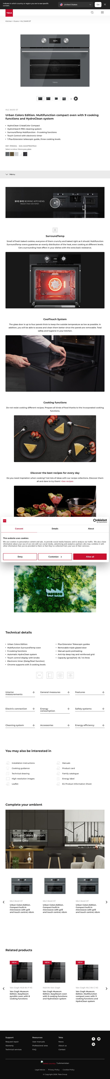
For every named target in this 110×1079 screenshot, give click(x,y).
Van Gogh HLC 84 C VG (87, 987)
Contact (61, 1049)
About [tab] (91, 528)
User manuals (38, 1042)
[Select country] (97, 12)
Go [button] (98, 4)
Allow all (90, 557)
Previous (3, 902)
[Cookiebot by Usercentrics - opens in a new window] (95, 521)
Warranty (10, 1045)
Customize (53, 557)
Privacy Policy (54, 1070)
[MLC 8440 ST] (22, 886)
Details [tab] (55, 528)
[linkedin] (93, 1044)
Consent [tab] (19, 528)
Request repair (12, 1042)
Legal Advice (40, 1070)
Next (71, 98)
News (61, 1042)
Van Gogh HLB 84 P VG (21, 987)
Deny (20, 557)
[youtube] (98, 1039)
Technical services (14, 1049)
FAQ (34, 1049)
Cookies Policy (68, 1070)
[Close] (105, 4)
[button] (75, 4)
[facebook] (93, 1039)
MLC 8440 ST (16, 901)
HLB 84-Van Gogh (51, 987)
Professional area (40, 1045)
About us (62, 1045)
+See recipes (67, 481)
